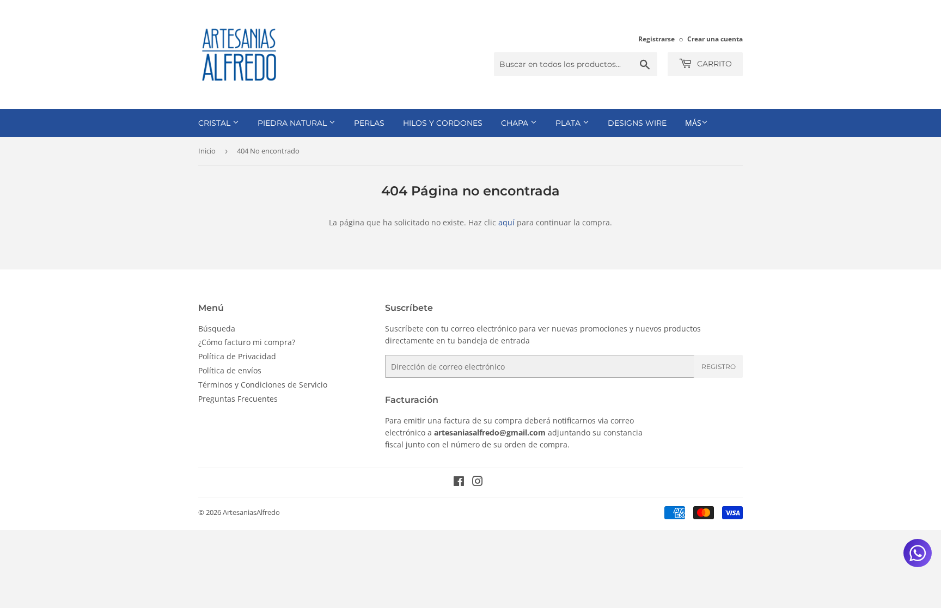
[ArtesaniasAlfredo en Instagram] (477, 482)
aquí (506, 222)
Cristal (215, 123)
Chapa (515, 123)
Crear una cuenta (715, 38)
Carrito (713, 64)
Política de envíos (229, 370)
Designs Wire (637, 123)
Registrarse (656, 38)
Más (693, 123)
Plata (569, 123)
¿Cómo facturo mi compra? (246, 342)
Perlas (369, 123)
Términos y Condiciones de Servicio (262, 384)
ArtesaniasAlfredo (251, 512)
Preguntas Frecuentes (238, 399)
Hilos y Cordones (442, 123)
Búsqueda (216, 328)
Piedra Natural (293, 123)
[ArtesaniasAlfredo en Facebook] (459, 482)
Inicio (207, 151)
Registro (718, 367)
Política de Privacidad (237, 356)
